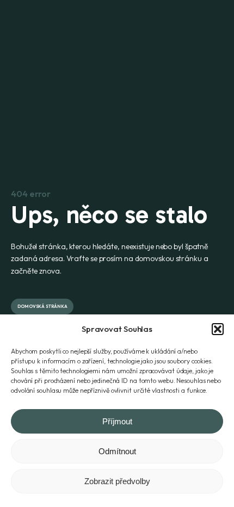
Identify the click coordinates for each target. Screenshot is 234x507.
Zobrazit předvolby (117, 481)
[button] (217, 329)
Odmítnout (117, 451)
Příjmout (117, 421)
